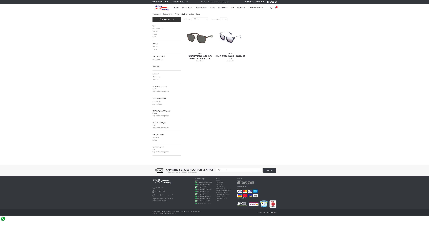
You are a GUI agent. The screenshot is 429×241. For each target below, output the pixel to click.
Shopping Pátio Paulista (204, 189)
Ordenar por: (187, 19)
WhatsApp (196, 182)
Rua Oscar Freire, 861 (203, 201)
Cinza (198, 14)
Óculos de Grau (201, 8)
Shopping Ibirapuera (203, 184)
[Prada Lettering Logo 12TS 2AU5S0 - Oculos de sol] (199, 39)
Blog (217, 200)
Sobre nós (219, 184)
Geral (154, 37)
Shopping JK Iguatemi (203, 194)
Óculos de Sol (187, 8)
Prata (177, 14)
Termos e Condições (222, 192)
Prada (154, 34)
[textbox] (259, 7)
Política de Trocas (221, 198)
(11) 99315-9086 (163, 1)
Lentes (212, 8)
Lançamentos (222, 8)
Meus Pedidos (249, 1)
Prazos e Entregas (221, 196)
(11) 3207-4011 (183, 1)
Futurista (184, 14)
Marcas (176, 8)
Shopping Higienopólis (204, 196)
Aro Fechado (157, 104)
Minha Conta (260, 1)
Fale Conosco (220, 182)
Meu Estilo (241, 8)
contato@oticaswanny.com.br (164, 195)
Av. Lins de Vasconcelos (204, 182)
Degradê (155, 137)
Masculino (156, 77)
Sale (232, 8)
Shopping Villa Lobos (203, 198)
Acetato (191, 14)
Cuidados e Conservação (223, 190)
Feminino (156, 80)
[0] (276, 8)
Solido (154, 140)
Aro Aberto (156, 101)
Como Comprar (220, 188)
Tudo (154, 26)
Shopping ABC (201, 187)
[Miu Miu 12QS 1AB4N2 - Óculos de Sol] (230, 39)
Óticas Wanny (272, 212)
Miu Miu (155, 31)
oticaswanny (156, 14)
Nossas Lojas (220, 186)
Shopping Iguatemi (203, 191)
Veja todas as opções (160, 91)
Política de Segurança (222, 194)
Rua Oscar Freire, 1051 (203, 203)
